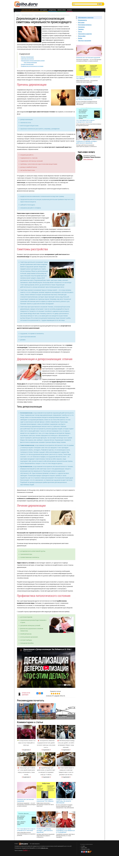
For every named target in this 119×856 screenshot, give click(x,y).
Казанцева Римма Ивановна (91, 157)
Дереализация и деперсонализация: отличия (33, 60)
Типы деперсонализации (30, 62)
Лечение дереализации (27, 64)
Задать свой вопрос (88, 159)
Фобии (69, 10)
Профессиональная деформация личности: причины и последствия (25, 716)
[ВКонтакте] (37, 693)
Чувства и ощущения (84, 40)
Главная (18, 14)
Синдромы (52, 10)
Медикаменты (82, 20)
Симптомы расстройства (27, 58)
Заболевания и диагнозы (30, 10)
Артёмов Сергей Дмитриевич (26, 694)
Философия (62, 10)
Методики (43, 10)
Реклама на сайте (85, 849)
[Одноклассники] (40, 693)
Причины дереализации (27, 57)
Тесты (80, 31)
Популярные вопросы (84, 24)
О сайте (83, 846)
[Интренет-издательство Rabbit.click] (26, 850)
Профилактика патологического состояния (32, 66)
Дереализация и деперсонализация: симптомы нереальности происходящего (52, 14)
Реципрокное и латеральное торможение (65, 717)
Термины (81, 29)
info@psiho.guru (44, 848)
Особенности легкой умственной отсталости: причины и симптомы (45, 716)
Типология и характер (85, 33)
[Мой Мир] (42, 693)
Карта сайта (84, 847)
